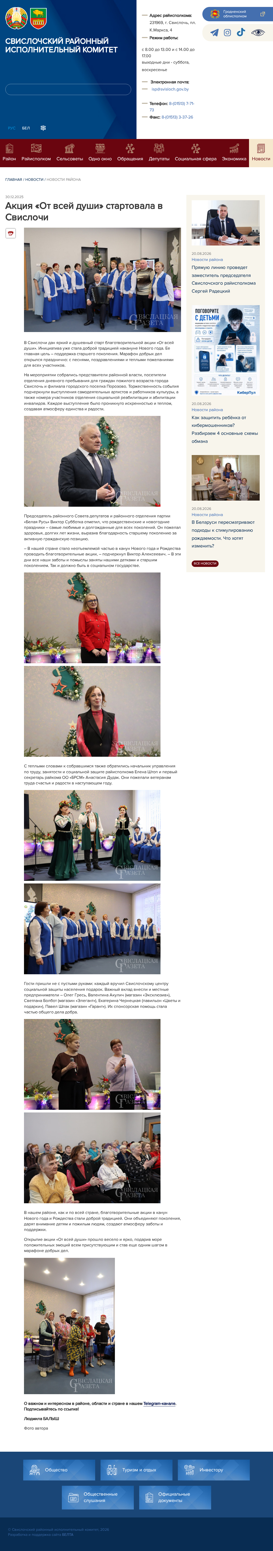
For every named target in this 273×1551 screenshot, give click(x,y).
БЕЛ (26, 128)
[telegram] (214, 32)
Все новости (205, 564)
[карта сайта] (43, 127)
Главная (13, 179)
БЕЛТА (67, 1534)
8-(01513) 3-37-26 (177, 117)
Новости (34, 179)
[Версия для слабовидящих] (258, 32)
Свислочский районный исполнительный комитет (61, 45)
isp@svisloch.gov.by (170, 89)
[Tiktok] (241, 33)
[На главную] (16, 18)
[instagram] (227, 32)
